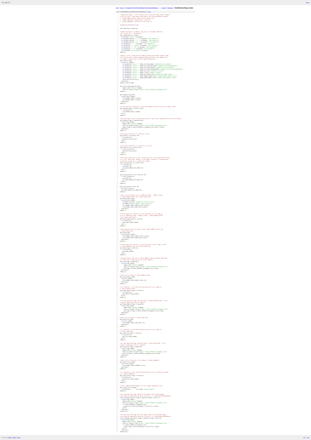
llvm (117, 8)
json (308, 437)
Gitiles (9, 437)
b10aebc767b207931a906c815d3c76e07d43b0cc (141, 8)
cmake (163, 8)
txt (304, 437)
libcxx (122, 8)
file (149, 12)
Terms (18, 437)
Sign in (307, 2)
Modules (170, 8)
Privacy (14, 437)
